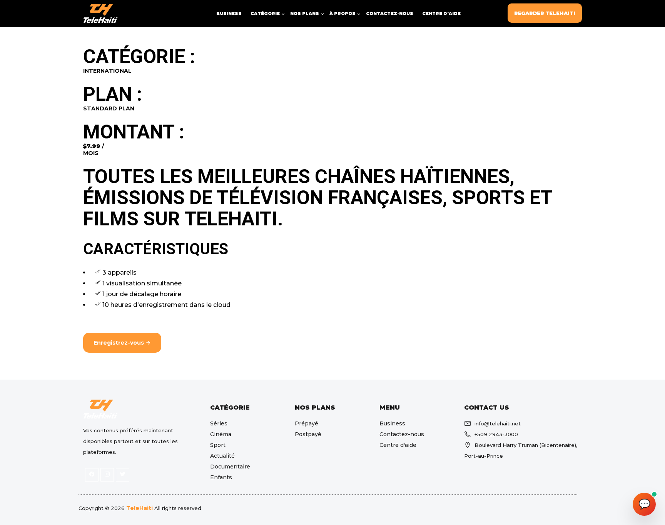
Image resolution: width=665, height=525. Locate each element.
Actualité (222, 455)
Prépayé (306, 423)
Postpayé (308, 434)
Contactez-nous (389, 13)
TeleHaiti (139, 508)
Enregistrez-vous (119, 342)
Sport (218, 445)
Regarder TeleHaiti (544, 13)
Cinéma (220, 434)
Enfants (221, 477)
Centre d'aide (441, 13)
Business (229, 13)
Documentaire (230, 466)
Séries (218, 423)
